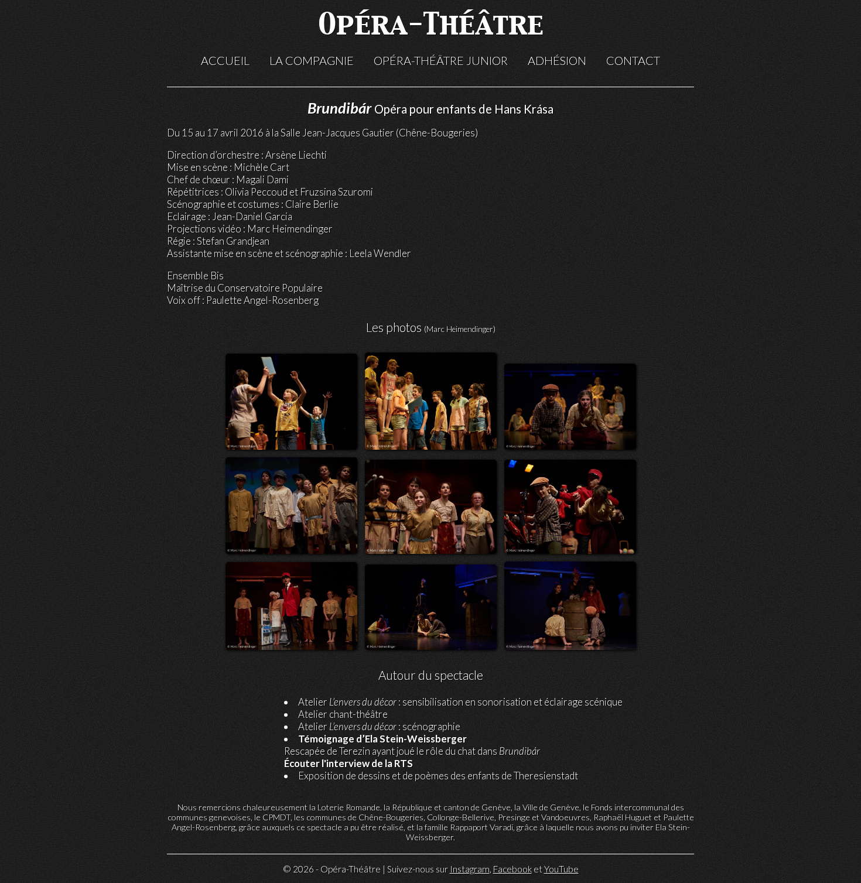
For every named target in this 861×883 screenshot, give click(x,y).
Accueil (225, 60)
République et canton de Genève (451, 807)
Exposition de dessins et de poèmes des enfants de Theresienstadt (438, 775)
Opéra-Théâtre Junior (441, 60)
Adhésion (557, 60)
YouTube (561, 869)
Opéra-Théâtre (431, 26)
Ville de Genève (550, 807)
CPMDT (276, 817)
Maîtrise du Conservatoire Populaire (245, 288)
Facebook (512, 869)
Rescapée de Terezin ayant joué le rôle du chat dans (412, 745)
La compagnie (311, 60)
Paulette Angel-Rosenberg (262, 300)
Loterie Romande (348, 807)
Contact (633, 60)
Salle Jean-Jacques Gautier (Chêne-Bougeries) (379, 132)
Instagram (470, 869)
